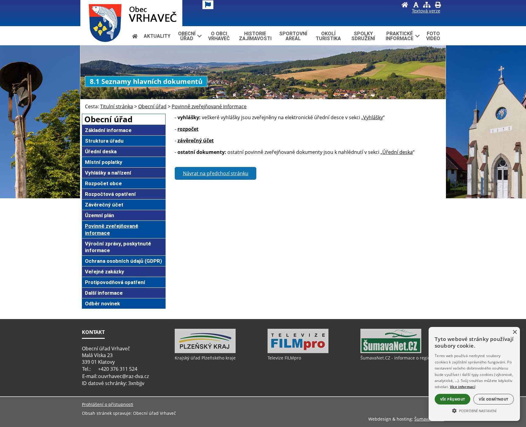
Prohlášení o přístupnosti (107, 404)
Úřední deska (397, 152)
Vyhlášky (373, 117)
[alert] (474, 374)
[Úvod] (405, 5)
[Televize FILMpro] (298, 351)
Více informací (462, 386)
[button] (474, 410)
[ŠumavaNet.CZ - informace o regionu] (390, 351)
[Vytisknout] (437, 5)
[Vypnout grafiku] (415, 5)
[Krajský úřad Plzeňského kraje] (205, 351)
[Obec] (131, 13)
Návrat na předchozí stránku (215, 173)
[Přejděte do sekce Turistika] (135, 36)
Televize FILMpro (284, 358)
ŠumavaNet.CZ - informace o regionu (398, 358)
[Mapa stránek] (426, 5)
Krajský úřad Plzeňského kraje (205, 358)
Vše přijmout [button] (452, 399)
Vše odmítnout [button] (493, 399)
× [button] (514, 332)
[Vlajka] (207, 4)
